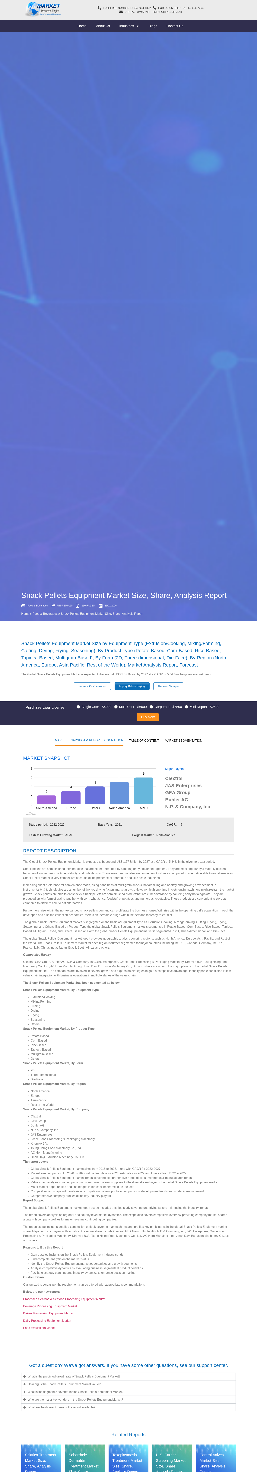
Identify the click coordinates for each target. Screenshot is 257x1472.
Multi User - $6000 (133, 707)
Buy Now (148, 717)
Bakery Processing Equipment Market (48, 1313)
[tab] (89, 740)
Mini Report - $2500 (204, 707)
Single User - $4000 (96, 707)
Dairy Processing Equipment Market (47, 1320)
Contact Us (175, 26)
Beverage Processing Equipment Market (50, 1306)
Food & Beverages (45, 613)
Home (82, 26)
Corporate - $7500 (168, 707)
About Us (103, 26)
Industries (126, 26)
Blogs (153, 26)
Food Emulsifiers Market (39, 1327)
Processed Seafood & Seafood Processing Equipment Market (64, 1299)
